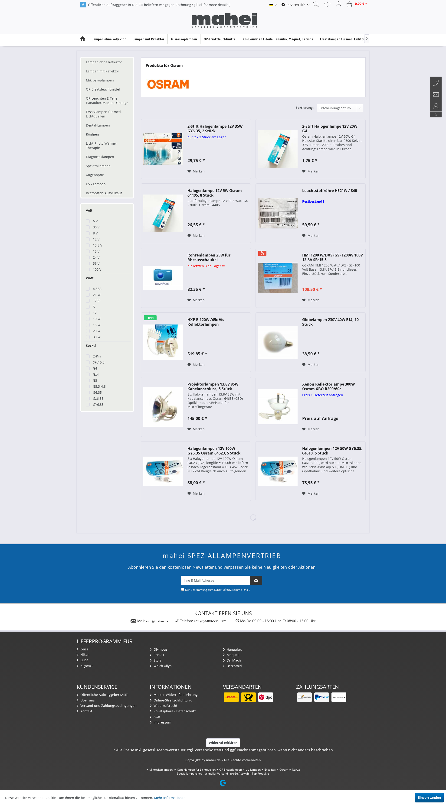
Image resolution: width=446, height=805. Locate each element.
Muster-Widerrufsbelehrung (175, 694)
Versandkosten (208, 750)
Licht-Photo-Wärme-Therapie (101, 145)
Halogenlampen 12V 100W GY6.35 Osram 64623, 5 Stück (213, 450)
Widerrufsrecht (165, 705)
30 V (96, 227)
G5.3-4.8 (99, 386)
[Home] (82, 39)
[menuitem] (295, 5)
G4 (95, 368)
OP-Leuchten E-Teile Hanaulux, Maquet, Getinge (107, 100)
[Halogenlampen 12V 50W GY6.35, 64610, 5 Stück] (278, 471)
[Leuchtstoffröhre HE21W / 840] (278, 213)
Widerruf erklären (223, 742)
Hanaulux (234, 649)
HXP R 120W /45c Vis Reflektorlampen (205, 322)
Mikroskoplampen (100, 80)
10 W (97, 319)
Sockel (91, 345)
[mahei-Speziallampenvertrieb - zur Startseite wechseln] (224, 20)
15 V (96, 251)
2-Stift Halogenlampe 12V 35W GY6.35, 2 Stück (215, 128)
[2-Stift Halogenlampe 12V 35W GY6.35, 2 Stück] (163, 149)
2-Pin (97, 356)
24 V (96, 257)
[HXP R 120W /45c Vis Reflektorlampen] (163, 342)
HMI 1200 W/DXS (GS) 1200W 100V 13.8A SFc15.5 (332, 257)
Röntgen (92, 134)
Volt (89, 210)
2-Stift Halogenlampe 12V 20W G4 (329, 128)
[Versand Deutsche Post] (248, 697)
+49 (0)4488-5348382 (210, 621)
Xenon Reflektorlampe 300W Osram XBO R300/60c (328, 386)
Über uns (87, 700)
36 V (96, 263)
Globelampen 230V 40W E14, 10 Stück (330, 322)
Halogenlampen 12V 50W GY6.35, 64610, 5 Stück (332, 450)
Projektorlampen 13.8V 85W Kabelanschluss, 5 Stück (212, 386)
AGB (156, 716)
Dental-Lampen (98, 125)
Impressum (162, 722)
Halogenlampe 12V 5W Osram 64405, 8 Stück (214, 193)
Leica (83, 660)
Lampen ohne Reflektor (104, 62)
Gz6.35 (98, 398)
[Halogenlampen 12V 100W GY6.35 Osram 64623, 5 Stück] (163, 471)
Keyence (86, 665)
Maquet (232, 654)
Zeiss (83, 649)
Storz (157, 660)
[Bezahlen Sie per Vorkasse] (304, 697)
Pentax (158, 654)
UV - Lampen (96, 184)
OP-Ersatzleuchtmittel (103, 89)
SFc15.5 (99, 362)
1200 (96, 301)
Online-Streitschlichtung (172, 700)
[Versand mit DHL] (231, 697)
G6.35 (97, 392)
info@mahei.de (157, 621)
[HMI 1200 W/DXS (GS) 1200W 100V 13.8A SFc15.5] (278, 278)
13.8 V (97, 245)
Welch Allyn (162, 666)
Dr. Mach (233, 660)
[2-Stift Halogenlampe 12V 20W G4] (278, 149)
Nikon (84, 654)
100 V (97, 269)
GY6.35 (98, 404)
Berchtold (234, 666)
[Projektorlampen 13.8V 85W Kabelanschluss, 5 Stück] (163, 407)
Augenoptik (95, 175)
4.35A (97, 288)
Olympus (160, 649)
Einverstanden (429, 797)
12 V (96, 239)
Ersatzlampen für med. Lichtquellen (104, 114)
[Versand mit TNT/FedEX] (265, 697)
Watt (90, 278)
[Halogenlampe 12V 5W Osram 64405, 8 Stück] (163, 213)
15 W (97, 325)
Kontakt (85, 711)
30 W (97, 337)
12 (95, 313)
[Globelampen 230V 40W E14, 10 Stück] (278, 342)
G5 (95, 380)
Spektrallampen (98, 166)
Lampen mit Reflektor (102, 71)
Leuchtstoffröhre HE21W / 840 (329, 190)
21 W (97, 294)
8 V (95, 233)
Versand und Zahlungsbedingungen (108, 705)
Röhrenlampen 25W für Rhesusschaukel (208, 257)
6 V (95, 221)
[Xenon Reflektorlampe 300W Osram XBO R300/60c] (278, 407)
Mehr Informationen (170, 797)
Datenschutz (223, 590)
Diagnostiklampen (100, 157)
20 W (97, 331)
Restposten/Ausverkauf (104, 193)
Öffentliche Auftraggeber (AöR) (103, 694)
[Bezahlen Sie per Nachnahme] (339, 697)
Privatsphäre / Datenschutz (174, 711)
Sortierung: (305, 107)
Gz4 (96, 374)
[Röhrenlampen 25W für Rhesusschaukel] (163, 278)
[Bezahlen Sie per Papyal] (321, 697)
